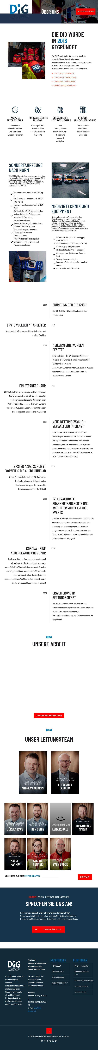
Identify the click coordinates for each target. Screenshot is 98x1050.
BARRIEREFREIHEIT (60, 983)
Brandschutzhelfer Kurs (82, 973)
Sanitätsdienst (80, 992)
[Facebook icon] (48, 1040)
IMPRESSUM (56, 966)
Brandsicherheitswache (84, 980)
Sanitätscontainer (82, 986)
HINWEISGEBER (58, 977)
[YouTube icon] (45, 1040)
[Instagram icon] (50, 1040)
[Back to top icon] (49, 1031)
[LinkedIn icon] (42, 1040)
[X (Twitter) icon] (53, 1040)
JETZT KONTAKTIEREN (85, 11)
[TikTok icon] (56, 1040)
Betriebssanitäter (82, 966)
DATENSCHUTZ (58, 972)
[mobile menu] (68, 11)
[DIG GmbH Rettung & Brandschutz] (19, 11)
